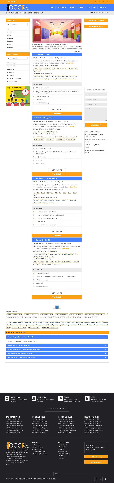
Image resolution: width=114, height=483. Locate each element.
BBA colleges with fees (84, 325)
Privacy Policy (63, 451)
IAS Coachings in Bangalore (14, 428)
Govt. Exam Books (38, 447)
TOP (56, 474)
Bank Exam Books (38, 449)
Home (52, 7)
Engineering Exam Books (40, 454)
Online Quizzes (63, 444)
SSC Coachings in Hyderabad (67, 425)
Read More (77, 51)
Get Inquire (57, 109)
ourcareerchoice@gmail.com (97, 447)
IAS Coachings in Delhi (13, 419)
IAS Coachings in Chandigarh (15, 430)
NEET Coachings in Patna (92, 432)
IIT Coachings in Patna (39, 432)
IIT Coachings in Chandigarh (41, 430)
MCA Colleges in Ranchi (60, 317)
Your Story (102, 7)
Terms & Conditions (64, 453)
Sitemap (61, 458)
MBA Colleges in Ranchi (45, 317)
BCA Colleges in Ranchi (61, 314)
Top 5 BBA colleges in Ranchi (51, 322)
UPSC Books (36, 445)
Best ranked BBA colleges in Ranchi (91, 322)
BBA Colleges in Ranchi (46, 314)
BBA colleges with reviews (19, 327)
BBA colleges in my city (54, 325)
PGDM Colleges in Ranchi (91, 317)
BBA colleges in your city (70, 325)
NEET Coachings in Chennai (92, 423)
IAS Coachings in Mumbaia (14, 421)
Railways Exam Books (39, 451)
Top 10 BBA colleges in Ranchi (33, 322)
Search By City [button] (11, 20)
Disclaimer (62, 456)
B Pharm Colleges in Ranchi (14, 314)
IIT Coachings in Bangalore (40, 428)
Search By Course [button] (12, 54)
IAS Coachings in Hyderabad (15, 425)
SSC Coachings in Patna (65, 432)
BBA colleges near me (27, 325)
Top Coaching (61, 7)
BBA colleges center (34, 327)
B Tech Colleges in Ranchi (31, 314)
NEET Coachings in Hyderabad (93, 425)
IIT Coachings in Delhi (39, 419)
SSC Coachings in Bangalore (67, 428)
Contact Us (62, 447)
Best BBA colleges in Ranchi (15, 322)
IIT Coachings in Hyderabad (40, 425)
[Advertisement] (96, 57)
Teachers (81, 7)
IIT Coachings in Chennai (40, 423)
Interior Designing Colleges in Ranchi (95, 314)
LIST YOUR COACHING (56, 409)
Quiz (88, 7)
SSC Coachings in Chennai (66, 423)
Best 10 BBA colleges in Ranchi (70, 322)
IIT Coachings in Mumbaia (40, 421)
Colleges (72, 7)
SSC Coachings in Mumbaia (66, 421)
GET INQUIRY (11, 2)
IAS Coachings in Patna (13, 432)
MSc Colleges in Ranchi (75, 317)
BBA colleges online (40, 325)
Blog (94, 7)
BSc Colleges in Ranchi (76, 314)
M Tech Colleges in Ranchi (29, 317)
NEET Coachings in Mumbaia (93, 421)
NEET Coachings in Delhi (92, 419)
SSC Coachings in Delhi (65, 419)
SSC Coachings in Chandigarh (67, 430)
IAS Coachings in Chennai (14, 423)
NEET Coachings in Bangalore (93, 428)
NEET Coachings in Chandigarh (93, 430)
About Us (61, 449)
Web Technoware (50, 478)
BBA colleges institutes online (50, 327)
